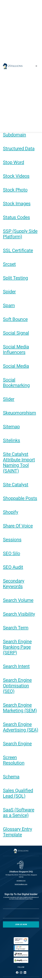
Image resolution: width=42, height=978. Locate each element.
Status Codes (16, 217)
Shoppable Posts (20, 498)
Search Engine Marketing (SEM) (20, 707)
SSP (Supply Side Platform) (20, 233)
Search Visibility (19, 614)
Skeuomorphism (19, 413)
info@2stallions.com (21, 884)
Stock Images (16, 203)
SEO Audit (13, 567)
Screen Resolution (13, 760)
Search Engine (17, 743)
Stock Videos (16, 176)
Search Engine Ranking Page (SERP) (17, 647)
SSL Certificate (18, 250)
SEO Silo (11, 553)
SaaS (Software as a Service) (18, 812)
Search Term (15, 627)
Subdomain (14, 134)
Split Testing (15, 278)
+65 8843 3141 (21, 880)
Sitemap (11, 426)
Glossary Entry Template (17, 831)
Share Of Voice (18, 526)
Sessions (12, 539)
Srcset (9, 264)
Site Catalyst (15, 484)
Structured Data (18, 148)
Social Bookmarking (16, 382)
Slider (8, 399)
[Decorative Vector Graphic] (12, 64)
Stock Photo (15, 190)
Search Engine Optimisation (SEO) (17, 685)
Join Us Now (21, 924)
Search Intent (16, 666)
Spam (9, 305)
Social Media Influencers (16, 349)
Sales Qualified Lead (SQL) (18, 793)
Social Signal (16, 333)
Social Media (16, 366)
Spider (9, 291)
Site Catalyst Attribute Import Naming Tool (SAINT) (19, 462)
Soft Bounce (15, 319)
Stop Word (13, 162)
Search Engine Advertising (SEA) (20, 727)
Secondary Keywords (13, 583)
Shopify (10, 512)
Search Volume (18, 600)
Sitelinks (11, 440)
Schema (11, 776)
